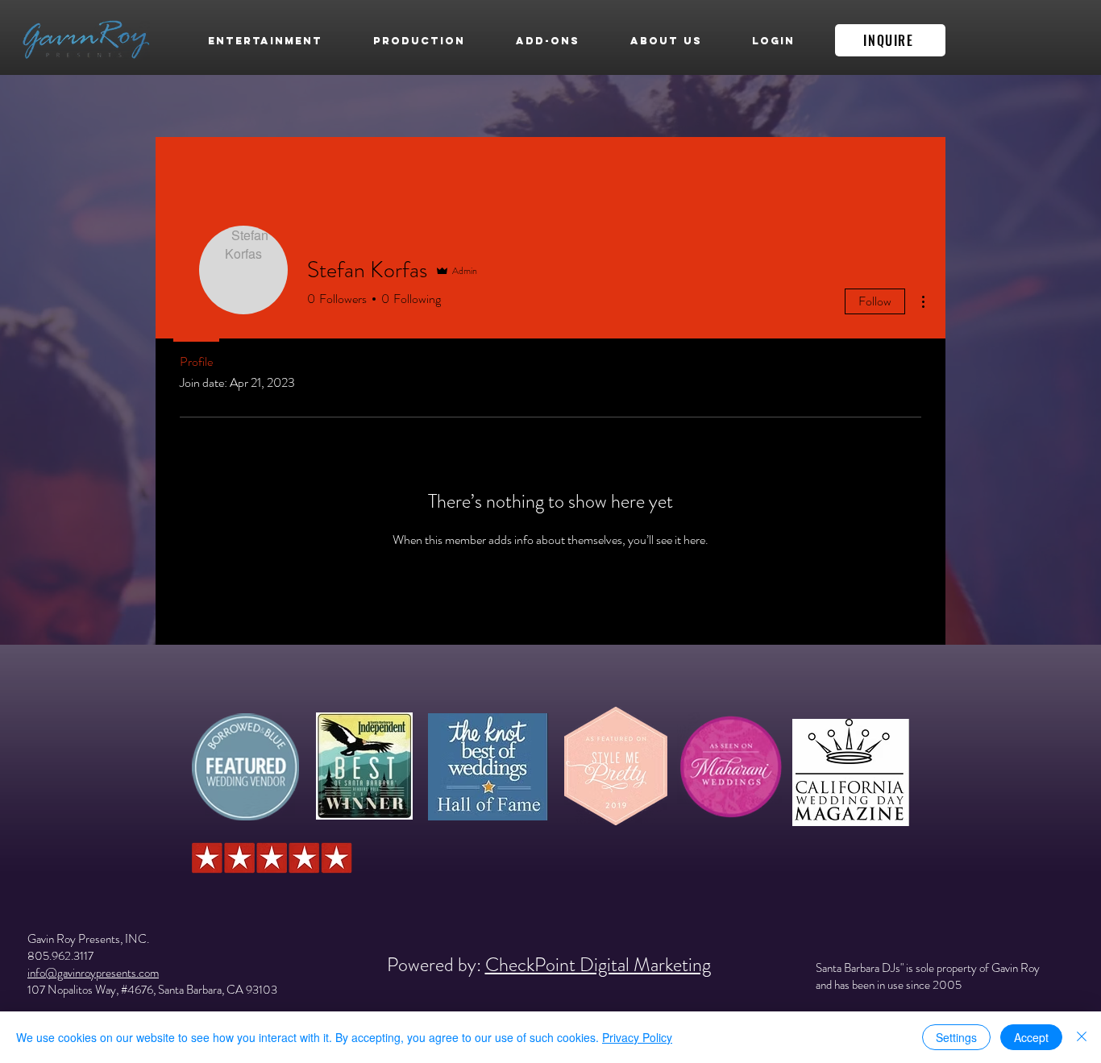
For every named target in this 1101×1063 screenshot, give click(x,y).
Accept (1031, 1037)
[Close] (1081, 1037)
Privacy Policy (637, 1037)
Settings (956, 1037)
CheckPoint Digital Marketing (598, 964)
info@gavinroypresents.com (93, 973)
